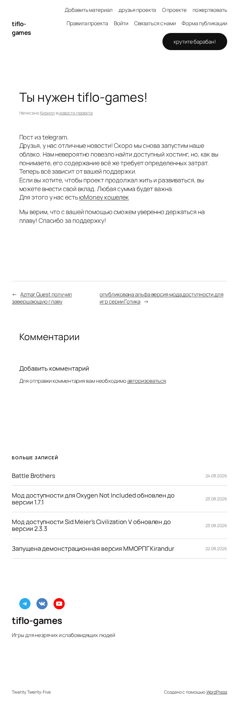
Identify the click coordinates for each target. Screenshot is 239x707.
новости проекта (76, 113)
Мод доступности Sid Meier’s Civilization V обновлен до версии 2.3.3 (91, 525)
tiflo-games (21, 28)
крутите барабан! (195, 41)
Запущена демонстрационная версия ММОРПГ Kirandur (93, 548)
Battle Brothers (33, 475)
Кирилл (47, 113)
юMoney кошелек (104, 197)
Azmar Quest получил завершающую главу (42, 298)
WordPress (216, 692)
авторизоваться (146, 380)
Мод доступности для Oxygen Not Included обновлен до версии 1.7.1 (93, 499)
